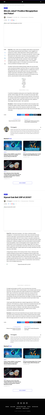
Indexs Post (18, 408)
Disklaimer (12, 406)
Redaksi (7, 406)
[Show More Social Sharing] (16, 20)
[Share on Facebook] (8, 20)
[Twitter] (5, 55)
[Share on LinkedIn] (14, 20)
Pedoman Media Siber (21, 406)
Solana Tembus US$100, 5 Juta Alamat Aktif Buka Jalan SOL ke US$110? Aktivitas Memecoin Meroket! (12, 155)
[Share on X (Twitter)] (10, 20)
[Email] (5, 64)
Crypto (5, 152)
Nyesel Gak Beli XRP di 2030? (15, 120)
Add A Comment (22, 182)
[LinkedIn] (5, 58)
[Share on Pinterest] (12, 20)
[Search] (40, 2)
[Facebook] (5, 52)
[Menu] (4, 2)
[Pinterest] (5, 61)
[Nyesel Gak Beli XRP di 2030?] (22, 218)
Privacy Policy (26, 408)
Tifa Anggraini (9, 17)
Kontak (29, 406)
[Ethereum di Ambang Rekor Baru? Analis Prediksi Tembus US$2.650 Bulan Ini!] (32, 146)
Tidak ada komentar (24, 17)
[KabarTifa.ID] (22, 2)
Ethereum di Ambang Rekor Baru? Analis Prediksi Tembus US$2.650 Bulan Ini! (32, 154)
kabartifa (28, 411)
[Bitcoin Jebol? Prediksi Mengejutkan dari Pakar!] (22, 35)
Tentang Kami (35, 406)
